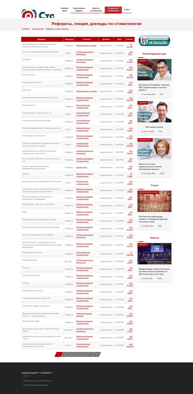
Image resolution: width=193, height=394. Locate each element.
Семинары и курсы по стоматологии (37, 381)
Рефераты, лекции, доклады (57, 29)
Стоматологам (37, 29)
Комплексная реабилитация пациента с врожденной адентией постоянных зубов (153, 219)
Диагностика (81, 167)
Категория (69, 39)
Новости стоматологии (96, 9)
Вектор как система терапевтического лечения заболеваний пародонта (150, 166)
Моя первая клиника (154, 127)
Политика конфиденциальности (35, 385)
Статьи (127, 9)
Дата (119, 39)
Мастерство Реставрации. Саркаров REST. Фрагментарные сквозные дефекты (154, 87)
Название (41, 39)
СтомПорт (26, 29)
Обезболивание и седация (86, 91)
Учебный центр (64, 9)
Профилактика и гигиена (86, 46)
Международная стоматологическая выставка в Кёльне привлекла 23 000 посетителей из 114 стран (154, 271)
